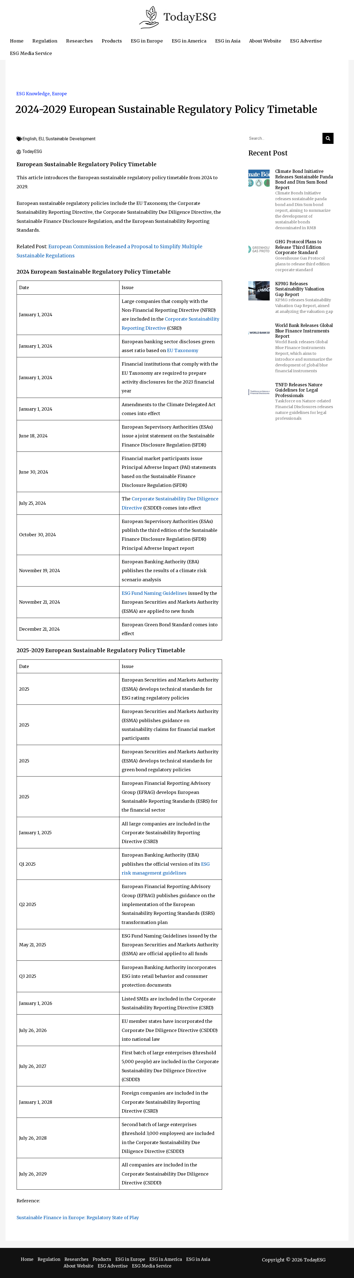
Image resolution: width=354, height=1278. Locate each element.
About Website (78, 1266)
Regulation (49, 1259)
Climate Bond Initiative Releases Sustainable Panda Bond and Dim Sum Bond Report (304, 179)
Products (102, 1259)
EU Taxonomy (182, 350)
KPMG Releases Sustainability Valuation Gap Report (299, 289)
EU (41, 138)
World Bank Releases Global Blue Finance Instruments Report (304, 331)
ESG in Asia (198, 1259)
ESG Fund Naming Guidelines (154, 593)
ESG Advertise (113, 1266)
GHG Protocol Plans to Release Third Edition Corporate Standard (298, 247)
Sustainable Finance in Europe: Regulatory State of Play (78, 1217)
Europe (59, 93)
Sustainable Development (70, 138)
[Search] (328, 138)
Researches (76, 1259)
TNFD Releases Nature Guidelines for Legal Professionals (298, 390)
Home (27, 1259)
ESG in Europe (130, 1259)
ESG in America (165, 1259)
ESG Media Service (151, 1266)
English (29, 138)
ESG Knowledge (33, 93)
